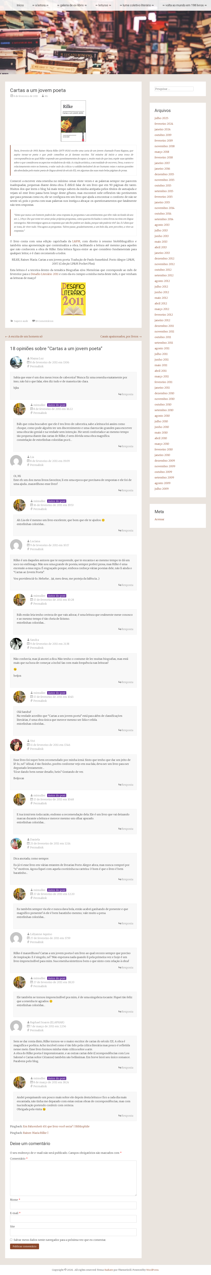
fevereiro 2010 (164, 449)
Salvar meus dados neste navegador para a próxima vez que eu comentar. (60, 1239)
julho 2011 (161, 354)
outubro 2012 (163, 269)
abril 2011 (161, 370)
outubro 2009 (163, 472)
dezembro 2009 (165, 460)
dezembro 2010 (164, 393)
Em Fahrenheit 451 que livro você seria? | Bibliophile (56, 1126)
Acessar (159, 519)
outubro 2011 (163, 337)
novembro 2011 (164, 331)
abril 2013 (161, 247)
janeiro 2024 (163, 129)
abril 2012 (161, 303)
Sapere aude (21, 321)
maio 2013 (161, 241)
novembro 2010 (165, 399)
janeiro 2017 (162, 163)
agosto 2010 (162, 415)
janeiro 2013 (162, 253)
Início (20, 5)
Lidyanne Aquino (41, 934)
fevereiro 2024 (164, 123)
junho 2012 (162, 292)
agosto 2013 (162, 224)
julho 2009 (162, 488)
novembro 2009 (165, 466)
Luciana (35, 541)
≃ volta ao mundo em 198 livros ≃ (184, 5)
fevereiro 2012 (164, 314)
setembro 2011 (164, 342)
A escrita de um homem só (24, 336)
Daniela (35, 839)
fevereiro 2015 (164, 196)
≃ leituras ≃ (103, 5)
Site (12, 1226)
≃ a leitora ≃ (40, 5)
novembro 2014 (165, 208)
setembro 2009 (164, 477)
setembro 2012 (164, 275)
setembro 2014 (164, 219)
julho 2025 (161, 118)
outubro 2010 (163, 404)
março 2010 (162, 443)
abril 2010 (161, 438)
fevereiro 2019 (164, 140)
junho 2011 (162, 359)
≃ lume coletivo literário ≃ (137, 5)
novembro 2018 (165, 146)
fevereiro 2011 (163, 382)
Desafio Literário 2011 (44, 274)
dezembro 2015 (164, 174)
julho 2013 (161, 230)
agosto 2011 (162, 348)
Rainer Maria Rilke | (35, 1132)
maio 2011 (161, 365)
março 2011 (162, 376)
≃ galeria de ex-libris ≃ (72, 5)
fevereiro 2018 (164, 157)
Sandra (34, 639)
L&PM (76, 241)
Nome (15, 1199)
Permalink (37, 366)
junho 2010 (162, 427)
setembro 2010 (164, 410)
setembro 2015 (164, 191)
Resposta (127, 394)
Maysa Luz (37, 358)
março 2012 (162, 309)
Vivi (32, 741)
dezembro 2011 (164, 326)
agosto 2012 (162, 281)
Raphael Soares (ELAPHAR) (47, 1022)
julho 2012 (161, 286)
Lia (32, 457)
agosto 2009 (162, 483)
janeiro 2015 (162, 202)
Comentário (19, 1158)
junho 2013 (162, 236)
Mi (46, 96)
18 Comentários (44, 321)
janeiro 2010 (162, 455)
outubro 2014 (163, 213)
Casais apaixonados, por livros (121, 336)
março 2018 (162, 151)
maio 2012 (161, 297)
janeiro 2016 (162, 168)
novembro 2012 (165, 264)
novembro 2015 (164, 180)
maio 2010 (161, 432)
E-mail (15, 1213)
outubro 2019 (163, 135)
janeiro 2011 (162, 387)
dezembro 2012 (164, 258)
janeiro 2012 (162, 320)
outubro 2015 (163, 185)
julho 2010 (161, 421)
